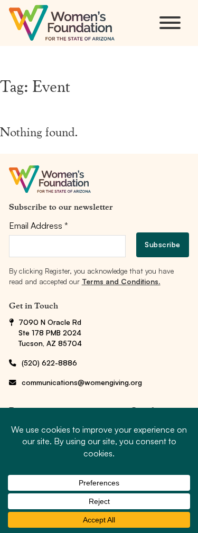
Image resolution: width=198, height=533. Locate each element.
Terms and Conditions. (121, 281)
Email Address (38, 225)
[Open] (170, 22)
